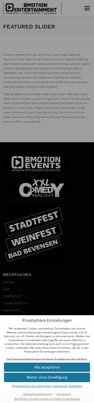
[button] (47, 367)
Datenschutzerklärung (37, 394)
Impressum (63, 394)
